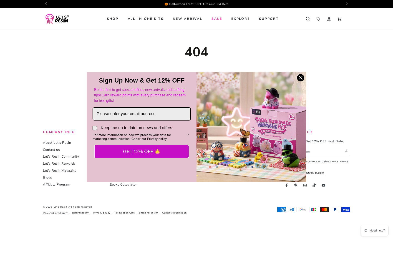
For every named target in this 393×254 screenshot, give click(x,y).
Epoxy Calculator (123, 184)
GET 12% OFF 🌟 (141, 151)
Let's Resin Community (61, 156)
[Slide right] (346, 4)
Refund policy (80, 212)
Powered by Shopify (55, 213)
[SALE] (318, 18)
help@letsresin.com (309, 173)
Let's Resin (60, 207)
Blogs (47, 177)
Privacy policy (102, 212)
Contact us (51, 149)
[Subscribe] (347, 151)
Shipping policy (148, 212)
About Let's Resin (57, 142)
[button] (307, 18)
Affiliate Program (56, 184)
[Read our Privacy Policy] (188, 135)
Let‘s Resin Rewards (59, 163)
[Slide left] (46, 4)
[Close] (300, 77)
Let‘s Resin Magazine (60, 170)
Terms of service (124, 212)
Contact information (174, 212)
